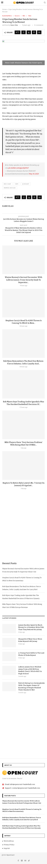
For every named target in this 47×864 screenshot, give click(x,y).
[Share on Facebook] (23, 32)
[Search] (45, 3)
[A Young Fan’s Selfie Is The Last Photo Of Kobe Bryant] (9, 656)
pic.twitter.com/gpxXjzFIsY (18, 168)
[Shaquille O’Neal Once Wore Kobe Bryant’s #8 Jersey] (9, 642)
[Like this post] (18, 32)
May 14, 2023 (34, 174)
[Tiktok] (28, 861)
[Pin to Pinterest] (34, 32)
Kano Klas (14, 25)
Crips (16, 184)
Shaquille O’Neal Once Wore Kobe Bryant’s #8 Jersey (30, 640)
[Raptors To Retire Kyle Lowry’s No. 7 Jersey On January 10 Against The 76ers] (23, 465)
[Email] (25, 861)
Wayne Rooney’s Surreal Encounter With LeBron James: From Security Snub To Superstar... (23, 280)
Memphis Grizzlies (10, 188)
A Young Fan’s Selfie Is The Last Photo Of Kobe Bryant (31, 654)
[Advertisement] (23, 531)
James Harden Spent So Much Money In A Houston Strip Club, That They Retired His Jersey (31, 627)
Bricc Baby (7, 184)
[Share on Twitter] (29, 32)
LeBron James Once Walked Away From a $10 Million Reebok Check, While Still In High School (30, 670)
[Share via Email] (39, 32)
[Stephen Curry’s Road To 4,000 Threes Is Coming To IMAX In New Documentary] (23, 303)
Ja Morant (25, 184)
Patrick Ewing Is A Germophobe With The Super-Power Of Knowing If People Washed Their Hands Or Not (31, 686)
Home (4, 9)
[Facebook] (18, 861)
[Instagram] (22, 861)
